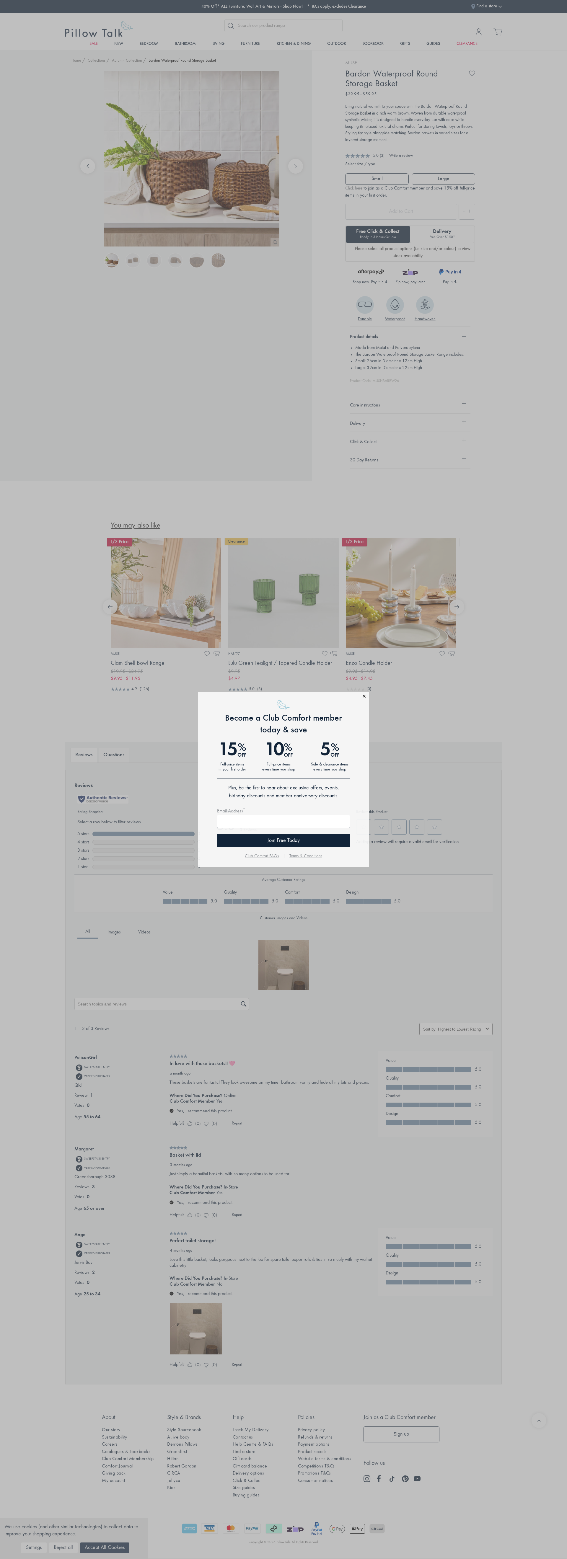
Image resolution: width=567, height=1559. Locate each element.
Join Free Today (283, 840)
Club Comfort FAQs (262, 856)
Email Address (231, 811)
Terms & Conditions (305, 856)
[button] (283, 697)
